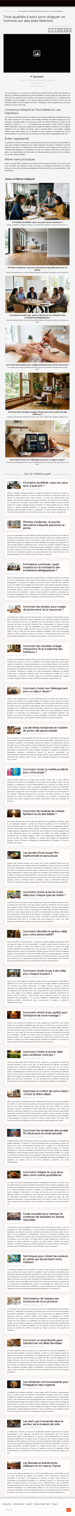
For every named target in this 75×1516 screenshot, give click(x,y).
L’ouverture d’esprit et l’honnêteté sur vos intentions (36, 80)
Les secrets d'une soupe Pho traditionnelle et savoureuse (41, 854)
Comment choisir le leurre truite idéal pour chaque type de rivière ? (44, 893)
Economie (6, 1504)
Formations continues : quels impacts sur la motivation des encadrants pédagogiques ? (37, 316)
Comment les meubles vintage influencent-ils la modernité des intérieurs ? (37, 413)
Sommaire (38, 76)
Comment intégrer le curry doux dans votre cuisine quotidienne (43, 1174)
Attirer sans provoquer (37, 86)
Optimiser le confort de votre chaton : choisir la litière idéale (46, 1093)
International (19, 1504)
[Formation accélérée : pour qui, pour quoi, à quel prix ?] (37, 201)
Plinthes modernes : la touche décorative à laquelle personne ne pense (37, 268)
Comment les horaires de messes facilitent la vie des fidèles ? (43, 812)
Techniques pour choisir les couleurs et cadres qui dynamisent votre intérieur (45, 1259)
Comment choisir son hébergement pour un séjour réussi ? (37, 460)
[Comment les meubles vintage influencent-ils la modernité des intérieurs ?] (37, 391)
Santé (29, 1504)
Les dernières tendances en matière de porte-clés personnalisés (45, 729)
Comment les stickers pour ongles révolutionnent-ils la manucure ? (37, 365)
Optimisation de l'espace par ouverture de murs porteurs (41, 1300)
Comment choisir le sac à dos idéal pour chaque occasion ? (44, 972)
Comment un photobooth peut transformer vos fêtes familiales (42, 1342)
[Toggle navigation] (4, 3)
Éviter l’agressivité (37, 83)
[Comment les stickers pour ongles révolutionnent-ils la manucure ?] (37, 343)
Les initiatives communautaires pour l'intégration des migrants (46, 1383)
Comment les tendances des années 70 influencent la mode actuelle (45, 1132)
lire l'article (24, 124)
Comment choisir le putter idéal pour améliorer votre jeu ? (43, 1053)
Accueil (6, 11)
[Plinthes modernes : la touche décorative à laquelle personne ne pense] (37, 246)
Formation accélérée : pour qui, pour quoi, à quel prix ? (37, 222)
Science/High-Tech (41, 1504)
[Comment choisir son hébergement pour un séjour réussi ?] (37, 438)
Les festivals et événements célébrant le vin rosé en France (42, 1464)
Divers (13, 11)
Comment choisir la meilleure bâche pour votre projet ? (45, 771)
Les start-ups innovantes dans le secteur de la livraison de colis (43, 1423)
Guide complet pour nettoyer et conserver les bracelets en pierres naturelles (43, 1216)
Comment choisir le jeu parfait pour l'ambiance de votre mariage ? (45, 1014)
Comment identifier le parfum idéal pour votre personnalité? (45, 933)
